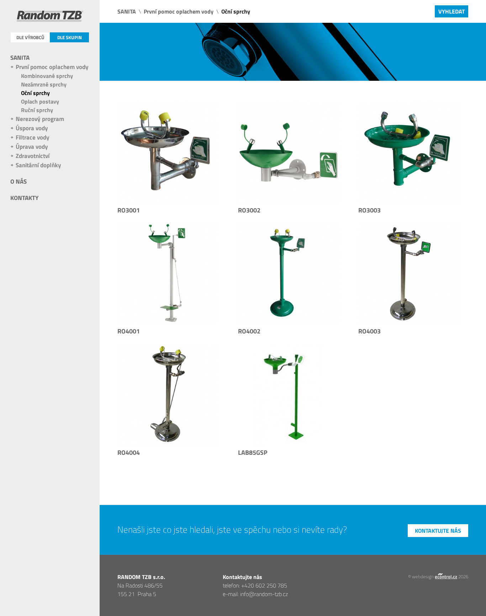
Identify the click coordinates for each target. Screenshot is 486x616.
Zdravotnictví (32, 155)
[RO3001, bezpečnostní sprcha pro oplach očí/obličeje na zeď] (168, 153)
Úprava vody (32, 146)
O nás (18, 181)
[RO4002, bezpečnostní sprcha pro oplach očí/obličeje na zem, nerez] (409, 274)
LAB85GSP (253, 452)
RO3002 (249, 210)
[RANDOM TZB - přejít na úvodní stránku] (50, 17)
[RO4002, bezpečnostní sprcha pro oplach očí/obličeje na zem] (288, 274)
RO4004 (128, 452)
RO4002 (249, 331)
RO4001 (128, 331)
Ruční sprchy (37, 110)
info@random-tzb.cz (264, 594)
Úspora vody (32, 128)
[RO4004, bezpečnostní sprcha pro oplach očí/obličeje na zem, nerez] (168, 395)
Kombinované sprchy (47, 76)
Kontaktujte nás (438, 530)
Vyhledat (451, 11)
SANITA (20, 57)
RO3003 (369, 210)
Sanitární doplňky (38, 165)
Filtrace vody (32, 137)
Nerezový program (40, 118)
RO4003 (369, 331)
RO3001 (128, 210)
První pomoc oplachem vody (52, 67)
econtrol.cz (446, 576)
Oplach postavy (40, 101)
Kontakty (24, 197)
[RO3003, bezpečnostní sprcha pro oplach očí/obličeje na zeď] (409, 153)
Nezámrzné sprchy (44, 84)
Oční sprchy (35, 93)
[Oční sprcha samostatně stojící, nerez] (288, 395)
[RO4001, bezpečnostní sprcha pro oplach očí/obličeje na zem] (168, 274)
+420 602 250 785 (264, 585)
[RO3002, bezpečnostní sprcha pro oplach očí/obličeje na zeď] (288, 153)
